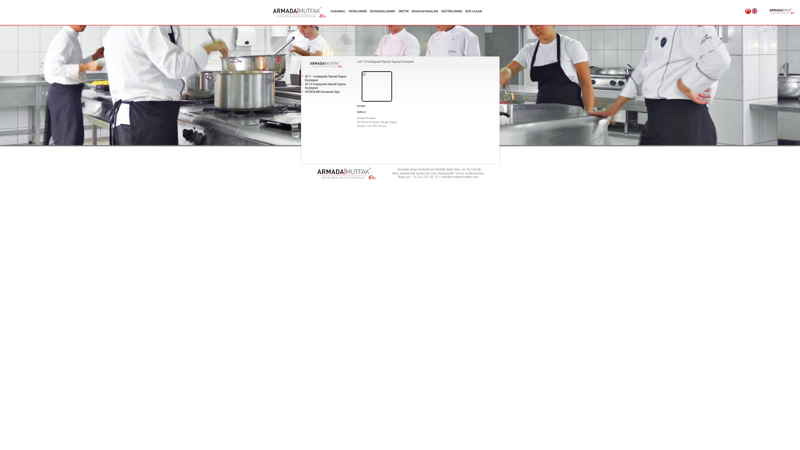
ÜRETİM (403, 11)
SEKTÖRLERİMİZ (451, 11)
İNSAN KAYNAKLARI (424, 11)
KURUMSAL (338, 11)
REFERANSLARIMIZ (382, 11)
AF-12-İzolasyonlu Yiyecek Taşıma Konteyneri (325, 85)
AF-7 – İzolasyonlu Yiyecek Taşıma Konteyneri (325, 77)
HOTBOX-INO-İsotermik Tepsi (322, 92)
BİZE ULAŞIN (473, 11)
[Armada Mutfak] (299, 12)
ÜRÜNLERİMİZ (358, 11)
